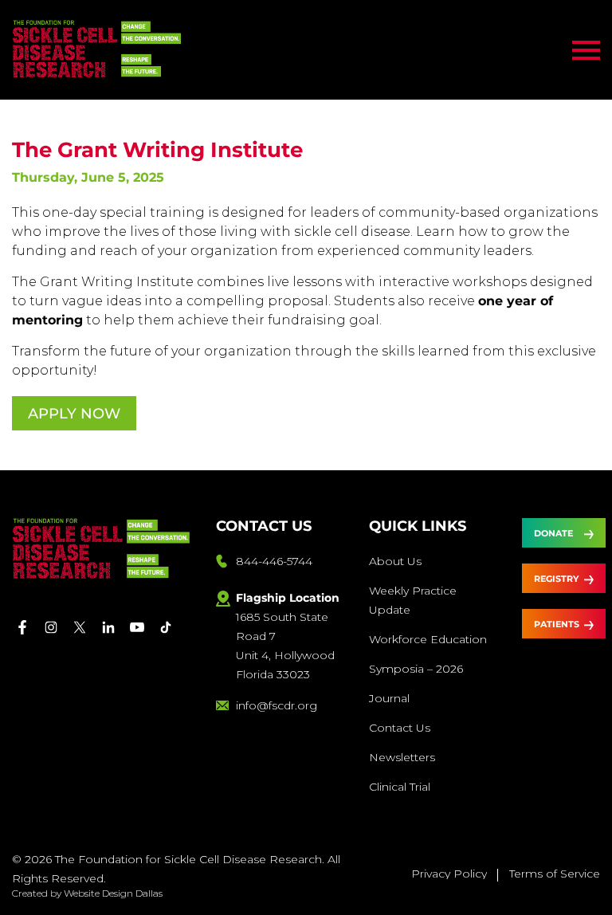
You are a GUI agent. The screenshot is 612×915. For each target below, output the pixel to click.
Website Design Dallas (113, 893)
